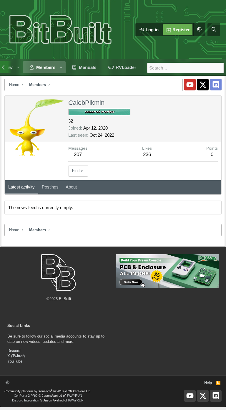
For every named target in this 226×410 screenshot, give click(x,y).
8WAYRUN (74, 395)
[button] (199, 29)
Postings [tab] (50, 186)
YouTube (14, 361)
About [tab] (71, 186)
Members (45, 67)
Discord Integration (25, 400)
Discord (13, 350)
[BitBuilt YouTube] (190, 84)
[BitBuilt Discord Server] (216, 84)
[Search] (213, 29)
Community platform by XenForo (47, 391)
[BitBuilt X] (203, 84)
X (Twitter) (16, 356)
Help (208, 383)
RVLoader (126, 67)
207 (78, 154)
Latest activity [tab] (21, 186)
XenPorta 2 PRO (26, 395)
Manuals (87, 67)
